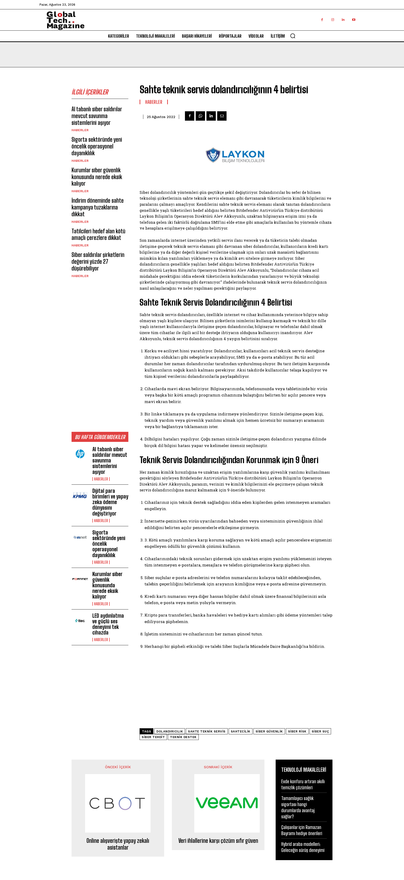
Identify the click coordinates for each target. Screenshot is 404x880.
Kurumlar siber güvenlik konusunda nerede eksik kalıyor (97, 177)
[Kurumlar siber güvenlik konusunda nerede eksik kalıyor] (80, 579)
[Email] (222, 116)
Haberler (80, 130)
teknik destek (183, 737)
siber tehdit (153, 737)
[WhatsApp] (200, 116)
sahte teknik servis (207, 731)
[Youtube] (354, 20)
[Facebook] (322, 20)
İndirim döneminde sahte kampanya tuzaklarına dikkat (98, 207)
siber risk (297, 731)
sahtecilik (240, 731)
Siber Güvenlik (269, 731)
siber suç (320, 731)
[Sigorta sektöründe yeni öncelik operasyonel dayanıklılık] (80, 537)
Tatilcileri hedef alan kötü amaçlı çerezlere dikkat (98, 234)
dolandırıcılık (169, 731)
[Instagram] (332, 20)
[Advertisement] (100, 355)
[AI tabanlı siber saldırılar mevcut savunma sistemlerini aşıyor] (80, 454)
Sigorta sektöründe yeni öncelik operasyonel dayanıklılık (97, 146)
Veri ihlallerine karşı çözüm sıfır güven (218, 840)
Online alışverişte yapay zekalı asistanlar (118, 844)
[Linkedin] (343, 20)
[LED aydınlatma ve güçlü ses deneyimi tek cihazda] (80, 620)
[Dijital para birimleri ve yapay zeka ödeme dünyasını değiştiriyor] (80, 496)
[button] (292, 35)
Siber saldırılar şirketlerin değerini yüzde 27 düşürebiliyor (98, 261)
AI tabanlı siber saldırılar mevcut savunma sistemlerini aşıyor (97, 116)
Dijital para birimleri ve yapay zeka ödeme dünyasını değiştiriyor (110, 502)
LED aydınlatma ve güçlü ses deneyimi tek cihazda (108, 624)
